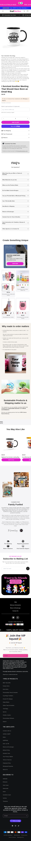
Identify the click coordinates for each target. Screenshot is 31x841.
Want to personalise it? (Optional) (10, 106)
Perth (4, 791)
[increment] (27, 118)
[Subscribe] (26, 655)
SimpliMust (10, 835)
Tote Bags (5, 708)
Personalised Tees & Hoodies (10, 692)
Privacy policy (24, 835)
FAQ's (4, 737)
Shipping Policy (7, 763)
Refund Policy (6, 750)
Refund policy (17, 835)
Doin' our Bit (6, 743)
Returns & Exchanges (8, 747)
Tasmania (5, 801)
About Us (5, 769)
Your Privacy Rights (8, 756)
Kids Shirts (5, 689)
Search (4, 721)
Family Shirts (6, 686)
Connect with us (7, 730)
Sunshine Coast (7, 794)
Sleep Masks (6, 702)
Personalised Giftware (8, 718)
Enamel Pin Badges (8, 699)
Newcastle (5, 788)
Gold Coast (6, 785)
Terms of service (12, 837)
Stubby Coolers (7, 715)
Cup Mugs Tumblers (8, 695)
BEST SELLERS (6, 682)
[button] (2, 11)
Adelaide (5, 778)
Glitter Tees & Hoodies (8, 705)
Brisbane (5, 782)
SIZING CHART (6, 734)
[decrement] (3, 118)
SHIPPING (5, 740)
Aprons (4, 711)
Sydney (5, 798)
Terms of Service (7, 759)
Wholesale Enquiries (8, 766)
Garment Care (6, 753)
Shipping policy (20, 837)
